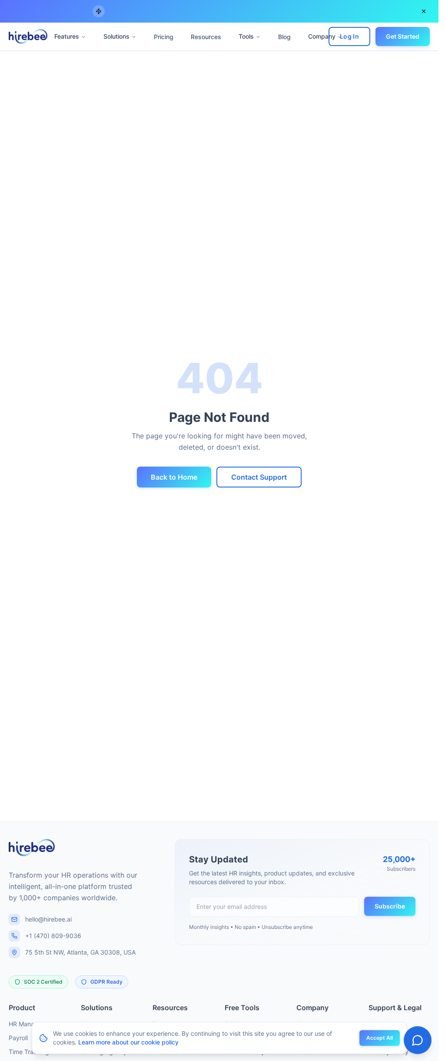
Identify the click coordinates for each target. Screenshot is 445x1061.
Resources (206, 36)
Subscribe (390, 906)
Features (66, 36)
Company (321, 36)
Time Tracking (29, 1051)
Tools (246, 36)
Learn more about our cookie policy (128, 1042)
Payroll (18, 1037)
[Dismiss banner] (424, 11)
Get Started (402, 36)
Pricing (163, 36)
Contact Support (259, 477)
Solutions (116, 36)
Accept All (379, 1037)
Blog (284, 36)
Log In (349, 36)
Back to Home (174, 477)
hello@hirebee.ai (48, 919)
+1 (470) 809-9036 (53, 935)
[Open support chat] (418, 1040)
